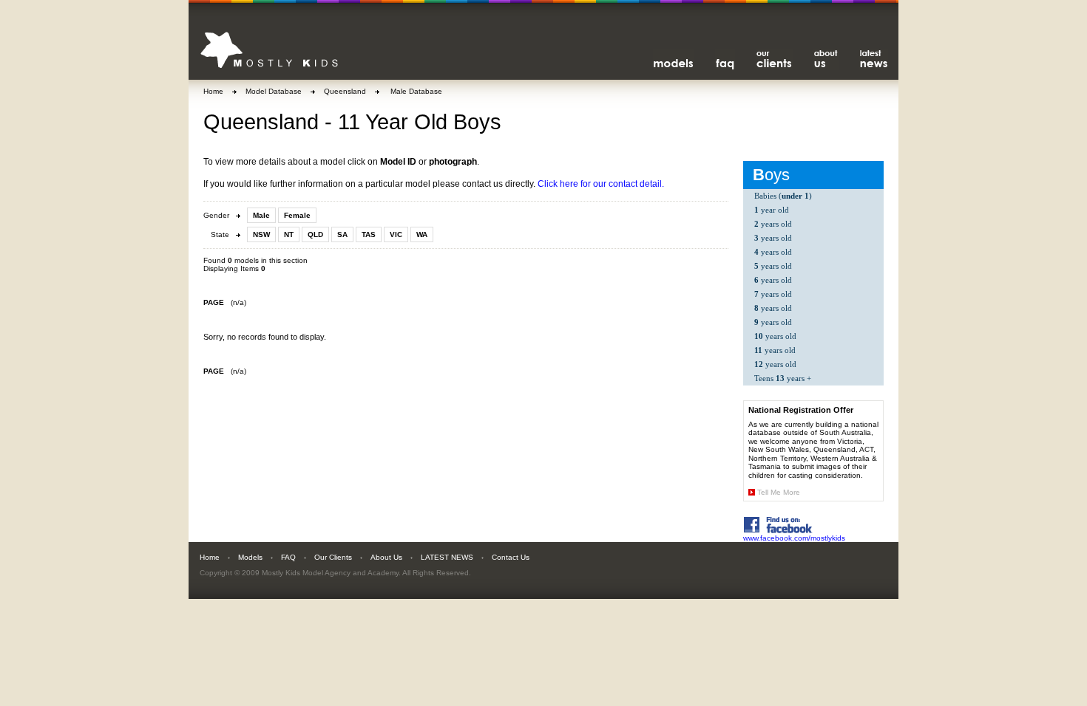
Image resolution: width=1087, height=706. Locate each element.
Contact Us (510, 557)
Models (250, 557)
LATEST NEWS (447, 557)
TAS (369, 234)
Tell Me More (778, 492)
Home (213, 91)
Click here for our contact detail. (601, 184)
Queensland (345, 91)
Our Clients (333, 557)
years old (773, 223)
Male (261, 215)
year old (771, 209)
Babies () (783, 195)
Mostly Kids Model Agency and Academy (330, 573)
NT (289, 234)
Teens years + (782, 378)
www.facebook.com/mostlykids (794, 538)
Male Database (415, 91)
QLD (315, 234)
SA (342, 234)
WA (421, 234)
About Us (386, 557)
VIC (396, 234)
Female (297, 215)
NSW (261, 234)
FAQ (288, 557)
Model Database (273, 91)
